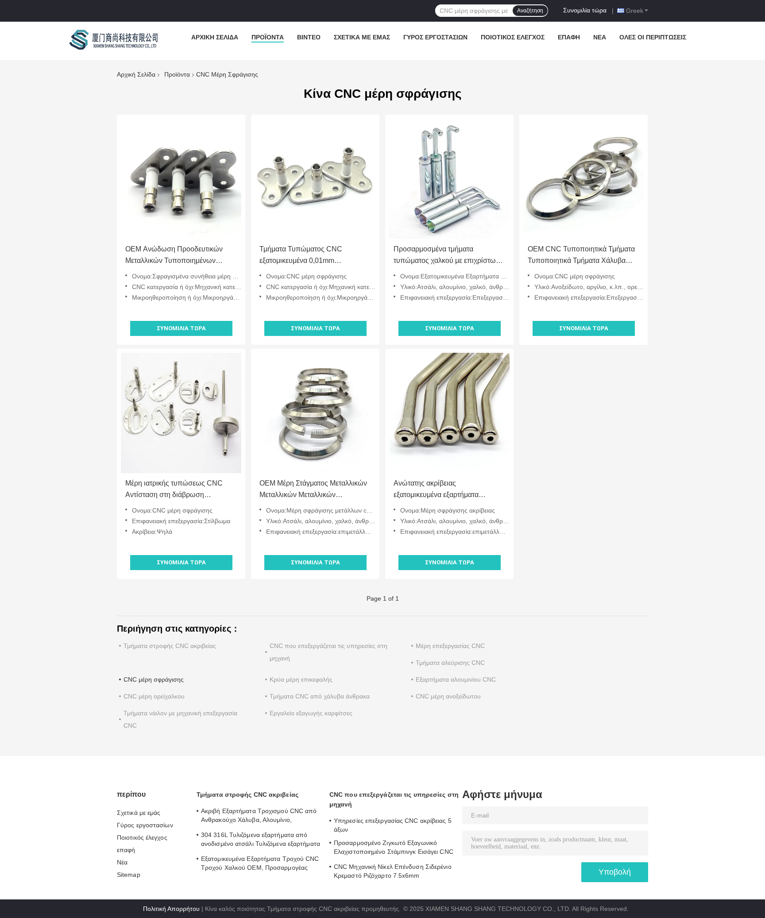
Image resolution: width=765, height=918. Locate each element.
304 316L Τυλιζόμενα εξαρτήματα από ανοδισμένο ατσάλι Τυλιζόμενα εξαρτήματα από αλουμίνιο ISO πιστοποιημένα (260, 840)
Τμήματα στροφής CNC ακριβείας (170, 645)
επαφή (569, 37)
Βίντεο (309, 37)
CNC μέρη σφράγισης (154, 679)
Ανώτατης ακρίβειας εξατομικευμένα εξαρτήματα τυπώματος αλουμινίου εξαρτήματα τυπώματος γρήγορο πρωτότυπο (448, 490)
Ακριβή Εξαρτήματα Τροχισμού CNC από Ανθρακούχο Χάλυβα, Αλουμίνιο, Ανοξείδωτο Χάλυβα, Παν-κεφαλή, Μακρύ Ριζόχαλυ (259, 816)
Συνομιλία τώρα (585, 10)
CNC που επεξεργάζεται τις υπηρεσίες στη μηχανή (394, 799)
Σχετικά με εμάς (362, 37)
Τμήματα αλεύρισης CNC (450, 662)
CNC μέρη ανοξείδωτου (448, 696)
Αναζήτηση (530, 11)
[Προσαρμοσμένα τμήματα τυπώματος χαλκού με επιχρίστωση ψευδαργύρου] (449, 179)
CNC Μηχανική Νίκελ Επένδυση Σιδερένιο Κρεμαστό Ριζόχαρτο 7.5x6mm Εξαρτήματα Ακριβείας (393, 872)
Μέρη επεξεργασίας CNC (450, 645)
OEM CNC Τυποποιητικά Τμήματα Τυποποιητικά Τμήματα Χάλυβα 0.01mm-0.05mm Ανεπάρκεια (581, 255)
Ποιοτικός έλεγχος (513, 37)
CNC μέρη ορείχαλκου (154, 696)
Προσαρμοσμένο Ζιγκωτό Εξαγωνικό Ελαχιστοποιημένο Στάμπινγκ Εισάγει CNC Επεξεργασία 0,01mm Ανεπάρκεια (393, 848)
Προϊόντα (267, 37)
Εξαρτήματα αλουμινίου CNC (456, 679)
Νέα (599, 37)
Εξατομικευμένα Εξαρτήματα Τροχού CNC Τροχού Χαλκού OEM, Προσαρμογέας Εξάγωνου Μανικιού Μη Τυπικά (260, 864)
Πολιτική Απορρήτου (171, 908)
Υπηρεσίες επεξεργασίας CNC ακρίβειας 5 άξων (393, 825)
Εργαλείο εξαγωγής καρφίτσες (311, 713)
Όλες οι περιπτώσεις (652, 37)
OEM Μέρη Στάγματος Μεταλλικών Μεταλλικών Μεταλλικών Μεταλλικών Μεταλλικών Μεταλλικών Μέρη (313, 490)
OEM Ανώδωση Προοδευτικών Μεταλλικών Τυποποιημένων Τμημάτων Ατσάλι (174, 255)
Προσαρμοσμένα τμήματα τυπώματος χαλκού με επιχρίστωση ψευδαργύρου (449, 255)
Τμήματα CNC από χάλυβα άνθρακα (320, 696)
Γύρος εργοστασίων (435, 37)
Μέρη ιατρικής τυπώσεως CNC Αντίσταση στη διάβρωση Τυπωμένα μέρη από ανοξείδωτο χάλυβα (176, 490)
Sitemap (128, 874)
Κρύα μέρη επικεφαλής (301, 679)
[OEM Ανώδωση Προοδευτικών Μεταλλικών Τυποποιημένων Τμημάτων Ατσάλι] (181, 179)
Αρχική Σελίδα (214, 37)
